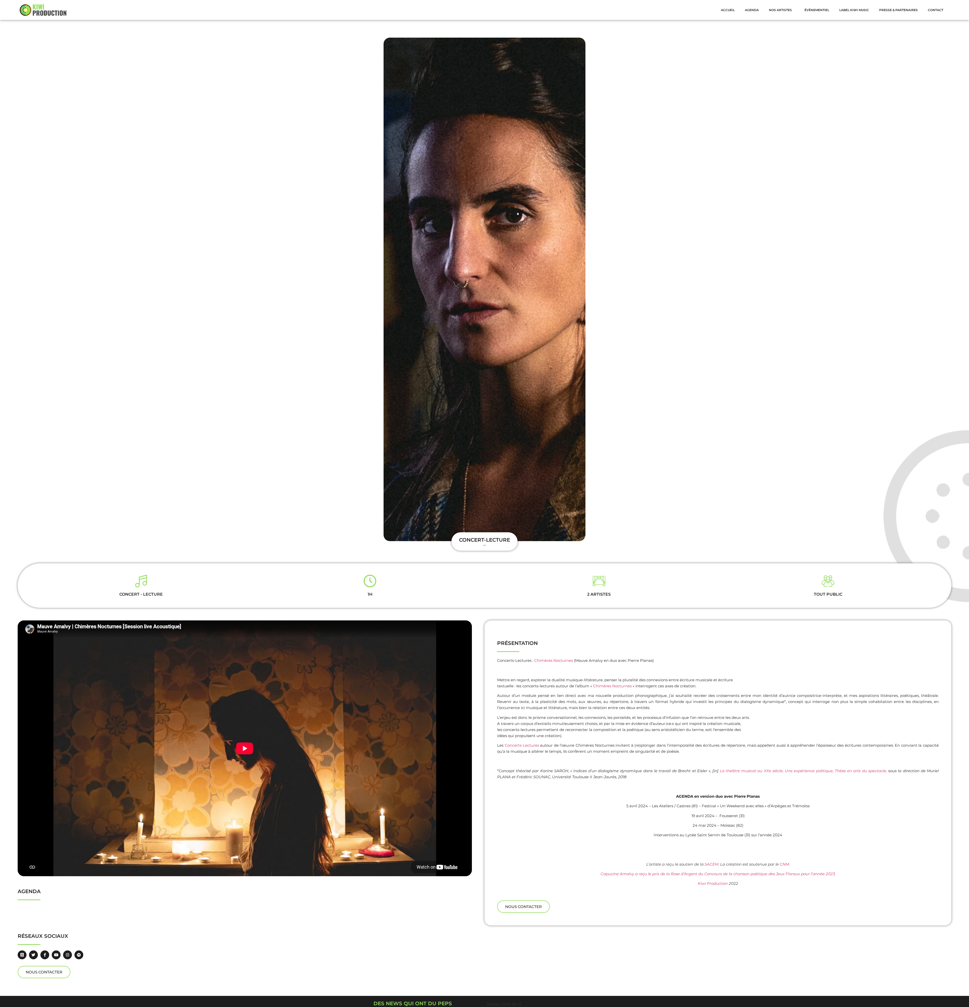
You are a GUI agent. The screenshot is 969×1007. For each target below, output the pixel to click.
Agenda (752, 10)
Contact (935, 10)
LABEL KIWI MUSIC (854, 10)
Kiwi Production (713, 883)
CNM (784, 864)
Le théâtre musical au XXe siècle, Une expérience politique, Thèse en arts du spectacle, (803, 770)
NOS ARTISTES (780, 10)
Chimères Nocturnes (553, 660)
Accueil (728, 10)
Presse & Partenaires (898, 10)
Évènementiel (816, 10)
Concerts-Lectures (522, 745)
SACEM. (712, 864)
